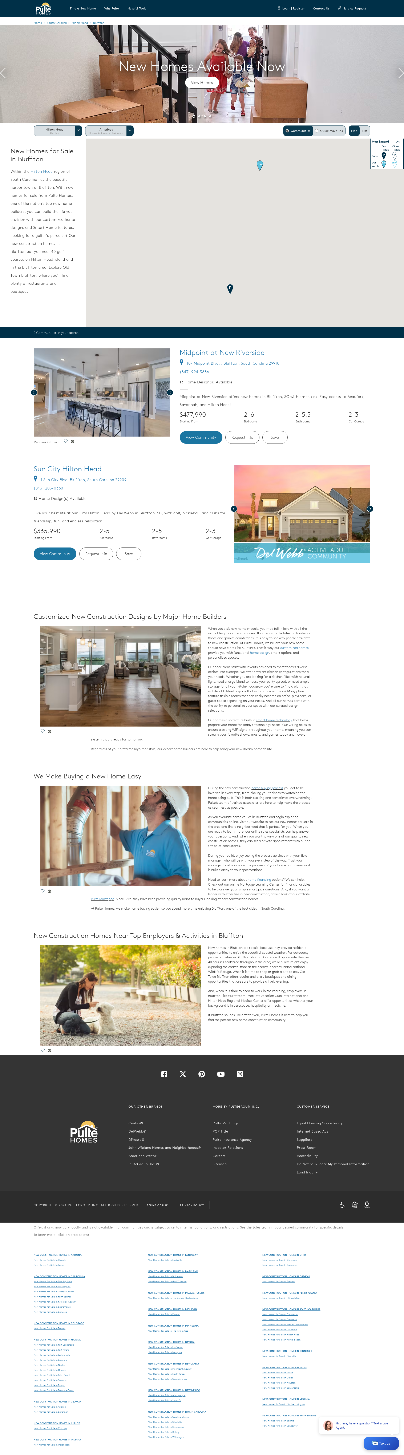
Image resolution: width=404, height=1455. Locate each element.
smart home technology (274, 720)
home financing (259, 879)
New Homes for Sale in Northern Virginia (283, 1404)
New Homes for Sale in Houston (278, 1382)
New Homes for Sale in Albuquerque (166, 1395)
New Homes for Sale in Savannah (51, 1411)
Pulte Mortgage (102, 899)
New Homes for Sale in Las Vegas (165, 1347)
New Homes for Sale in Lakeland (50, 1359)
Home (38, 23)
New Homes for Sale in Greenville (279, 1329)
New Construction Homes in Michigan (172, 1309)
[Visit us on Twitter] (182, 1075)
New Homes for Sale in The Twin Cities (168, 1330)
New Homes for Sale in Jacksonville (52, 1354)
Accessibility (307, 1156)
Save (275, 437)
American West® (143, 1156)
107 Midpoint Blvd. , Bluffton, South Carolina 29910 (233, 363)
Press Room (307, 1147)
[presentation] (3, 74)
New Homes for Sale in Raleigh (164, 1432)
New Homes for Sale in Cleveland (279, 1259)
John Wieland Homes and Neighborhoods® (165, 1147)
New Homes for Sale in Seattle (278, 1420)
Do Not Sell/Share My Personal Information (333, 1164)
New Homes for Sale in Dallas (277, 1377)
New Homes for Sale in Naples (49, 1364)
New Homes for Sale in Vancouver (280, 1425)
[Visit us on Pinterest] (201, 1075)
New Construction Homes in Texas (284, 1367)
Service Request (354, 8)
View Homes (202, 82)
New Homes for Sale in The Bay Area (53, 1281)
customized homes (294, 648)
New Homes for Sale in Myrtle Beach (281, 1339)
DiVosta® (137, 1139)
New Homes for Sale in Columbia (279, 1319)
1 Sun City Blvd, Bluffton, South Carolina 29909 (84, 479)
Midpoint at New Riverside (222, 352)
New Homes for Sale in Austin (277, 1372)
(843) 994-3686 (194, 371)
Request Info (242, 437)
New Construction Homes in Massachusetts (176, 1292)
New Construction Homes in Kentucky (173, 1254)
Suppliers (304, 1139)
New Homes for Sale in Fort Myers (51, 1349)
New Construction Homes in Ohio (284, 1254)
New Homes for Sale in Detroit (164, 1314)
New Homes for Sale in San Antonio (280, 1387)
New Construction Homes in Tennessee (287, 1351)
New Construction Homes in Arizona (58, 1254)
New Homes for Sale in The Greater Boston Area (173, 1297)
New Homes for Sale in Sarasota (50, 1380)
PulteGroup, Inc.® (144, 1164)
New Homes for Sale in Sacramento (52, 1306)
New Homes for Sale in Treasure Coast (54, 1390)
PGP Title (220, 1131)
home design (259, 652)
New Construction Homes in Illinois (57, 1423)
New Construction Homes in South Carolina (291, 1309)
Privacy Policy (192, 1205)
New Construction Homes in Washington (289, 1415)
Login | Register (293, 8)
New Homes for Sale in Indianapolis (52, 1444)
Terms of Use (157, 1205)
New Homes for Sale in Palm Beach (52, 1375)
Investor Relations (228, 1147)
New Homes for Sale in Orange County (54, 1291)
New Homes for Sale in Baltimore (165, 1276)
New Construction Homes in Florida (57, 1339)
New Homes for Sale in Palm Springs (52, 1296)
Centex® (136, 1123)
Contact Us (321, 8)
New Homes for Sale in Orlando (50, 1370)
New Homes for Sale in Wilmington (166, 1437)
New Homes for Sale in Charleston (280, 1314)
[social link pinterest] (72, 442)
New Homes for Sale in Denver (49, 1328)
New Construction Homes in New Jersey (173, 1363)
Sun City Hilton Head (68, 468)
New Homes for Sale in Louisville (165, 1259)
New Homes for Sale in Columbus (279, 1265)
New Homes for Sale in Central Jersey (167, 1378)
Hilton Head (80, 23)
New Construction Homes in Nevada (171, 1342)
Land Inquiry (307, 1172)
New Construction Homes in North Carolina (177, 1411)
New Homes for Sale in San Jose (50, 1311)
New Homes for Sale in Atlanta (50, 1406)
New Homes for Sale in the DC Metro (167, 1281)
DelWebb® (137, 1131)
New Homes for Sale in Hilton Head (280, 1334)
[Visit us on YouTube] (221, 1075)
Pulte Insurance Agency (232, 1139)
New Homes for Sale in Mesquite (165, 1352)
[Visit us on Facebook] (164, 1075)
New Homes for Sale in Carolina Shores (168, 1416)
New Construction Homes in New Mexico (174, 1390)
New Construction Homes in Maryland (173, 1271)
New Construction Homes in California (59, 1276)
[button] (83, 8)
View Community (201, 437)
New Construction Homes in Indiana (57, 1439)
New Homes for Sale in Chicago (50, 1428)
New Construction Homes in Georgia (57, 1401)
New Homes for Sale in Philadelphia (280, 1297)
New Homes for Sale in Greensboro (166, 1426)
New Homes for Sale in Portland (278, 1281)
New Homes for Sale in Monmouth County (169, 1368)
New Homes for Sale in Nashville (279, 1356)
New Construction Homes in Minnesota (173, 1325)
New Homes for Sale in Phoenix (50, 1259)
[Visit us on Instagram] (240, 1075)
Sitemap (220, 1164)
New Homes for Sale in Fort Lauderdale (54, 1344)
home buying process (267, 788)
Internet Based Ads (312, 1131)
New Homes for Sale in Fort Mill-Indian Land (285, 1324)
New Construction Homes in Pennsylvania (289, 1292)
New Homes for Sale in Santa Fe (164, 1400)
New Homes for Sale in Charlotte (165, 1421)
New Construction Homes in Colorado (59, 1323)
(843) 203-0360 (48, 488)
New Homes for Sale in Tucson (49, 1265)
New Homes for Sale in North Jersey (166, 1373)
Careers (219, 1156)
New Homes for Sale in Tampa (49, 1385)
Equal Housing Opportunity (320, 1123)
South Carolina (57, 23)
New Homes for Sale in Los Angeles (52, 1286)
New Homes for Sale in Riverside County (55, 1301)
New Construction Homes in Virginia (286, 1399)
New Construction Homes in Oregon (286, 1276)
